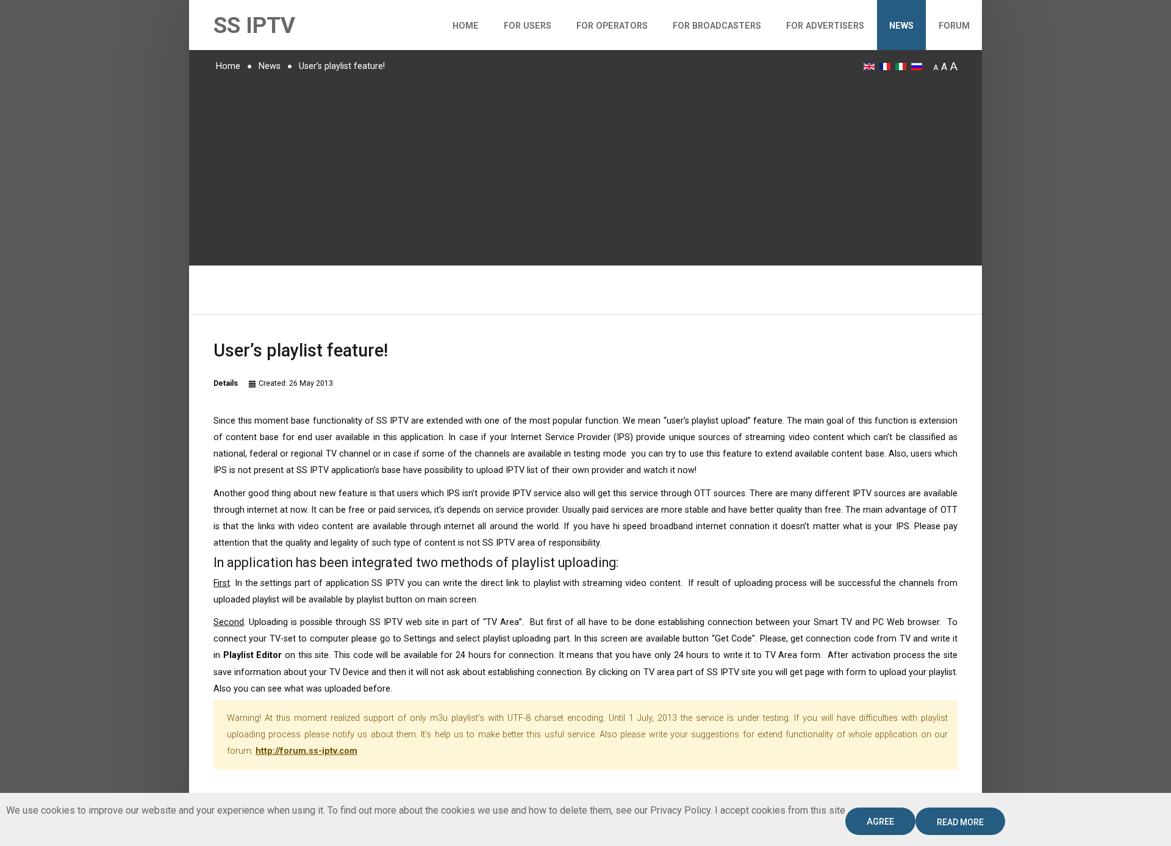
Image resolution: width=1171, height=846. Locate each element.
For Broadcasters (717, 26)
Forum (954, 26)
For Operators (612, 26)
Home (466, 26)
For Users (527, 26)
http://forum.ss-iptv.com (306, 751)
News (901, 26)
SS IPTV (254, 25)
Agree (880, 822)
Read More (960, 822)
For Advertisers (825, 26)
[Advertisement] (585, 167)
